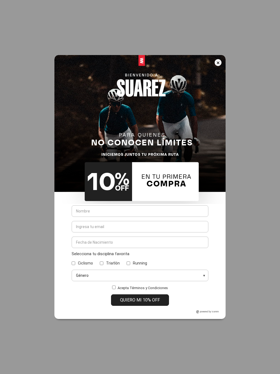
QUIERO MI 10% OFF (140, 300)
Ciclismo (85, 263)
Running (140, 263)
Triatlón (113, 263)
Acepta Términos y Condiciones (143, 288)
